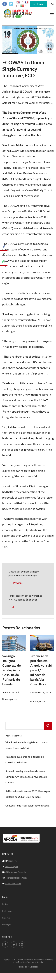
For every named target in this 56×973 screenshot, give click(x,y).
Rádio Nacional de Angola (16, 872)
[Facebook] (4, 4)
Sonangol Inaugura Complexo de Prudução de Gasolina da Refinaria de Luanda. (11, 670)
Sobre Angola (6, 925)
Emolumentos (7, 911)
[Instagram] (22, 944)
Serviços (5, 904)
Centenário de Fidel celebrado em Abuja (27, 805)
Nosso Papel (6, 918)
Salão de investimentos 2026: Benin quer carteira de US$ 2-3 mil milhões (27, 794)
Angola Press (13, 861)
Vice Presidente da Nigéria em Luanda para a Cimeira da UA (26, 745)
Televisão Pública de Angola (16, 878)
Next (11, 606)
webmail (38, 4)
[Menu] (52, 13)
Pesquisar (48, 726)
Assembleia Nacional (13, 883)
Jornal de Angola (11, 867)
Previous (18, 582)
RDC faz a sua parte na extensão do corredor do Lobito (24, 759)
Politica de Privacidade (28, 967)
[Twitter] (11, 4)
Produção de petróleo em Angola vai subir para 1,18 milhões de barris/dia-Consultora (41, 670)
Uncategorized (10, 699)
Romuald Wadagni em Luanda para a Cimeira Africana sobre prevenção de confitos (26, 777)
